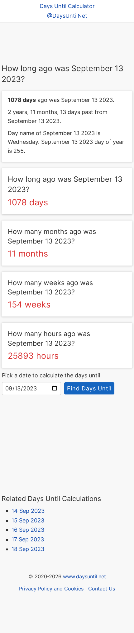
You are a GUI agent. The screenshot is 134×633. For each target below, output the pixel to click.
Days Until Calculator (67, 6)
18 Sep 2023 (28, 549)
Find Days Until (89, 388)
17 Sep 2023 (28, 539)
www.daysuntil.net (84, 576)
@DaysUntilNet (67, 15)
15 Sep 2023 (28, 520)
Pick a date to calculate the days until (51, 375)
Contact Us (101, 588)
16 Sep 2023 (28, 529)
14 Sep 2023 (28, 511)
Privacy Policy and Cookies (51, 588)
